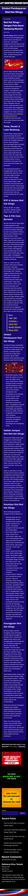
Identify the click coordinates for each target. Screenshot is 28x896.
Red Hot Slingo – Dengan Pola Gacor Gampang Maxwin (14, 25)
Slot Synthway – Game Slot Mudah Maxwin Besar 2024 (14, 324)
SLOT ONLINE (7, 19)
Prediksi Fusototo (7, 871)
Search (4, 810)
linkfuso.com (6, 867)
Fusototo (13, 875)
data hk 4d (5, 869)
